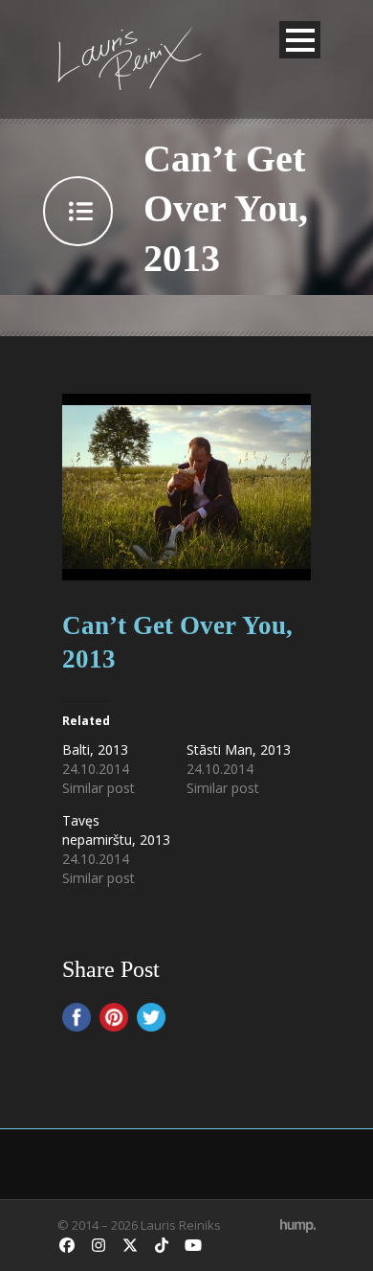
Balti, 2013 (95, 749)
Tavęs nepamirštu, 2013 (116, 830)
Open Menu (299, 39)
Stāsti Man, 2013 (238, 749)
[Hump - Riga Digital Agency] (298, 1225)
